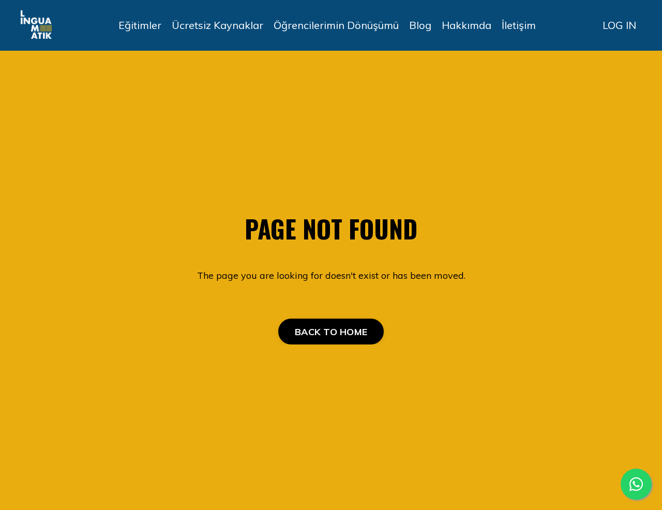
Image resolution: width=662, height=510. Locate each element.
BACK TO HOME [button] (331, 332)
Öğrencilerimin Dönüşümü (336, 25)
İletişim (519, 25)
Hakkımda (466, 25)
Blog (420, 25)
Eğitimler (139, 25)
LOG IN (619, 25)
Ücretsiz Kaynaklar (217, 25)
